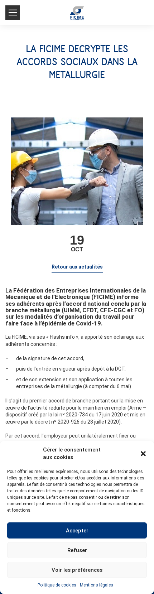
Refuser (77, 550)
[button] (143, 453)
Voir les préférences (77, 570)
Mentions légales (96, 585)
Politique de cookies (57, 585)
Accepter (77, 530)
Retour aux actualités (77, 267)
